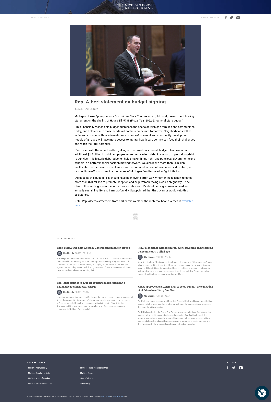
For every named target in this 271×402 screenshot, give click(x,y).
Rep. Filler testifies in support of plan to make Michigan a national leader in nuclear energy (91, 284)
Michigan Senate (86, 373)
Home (34, 17)
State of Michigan (87, 378)
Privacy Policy (105, 396)
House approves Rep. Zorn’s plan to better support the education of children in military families (175, 288)
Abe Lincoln (68, 253)
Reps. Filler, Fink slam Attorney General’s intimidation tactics (93, 247)
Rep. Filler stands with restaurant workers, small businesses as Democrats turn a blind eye (175, 249)
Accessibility (85, 383)
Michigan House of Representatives (94, 368)
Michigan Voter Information (39, 378)
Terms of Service (118, 396)
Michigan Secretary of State (39, 373)
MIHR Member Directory (37, 368)
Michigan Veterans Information (40, 383)
